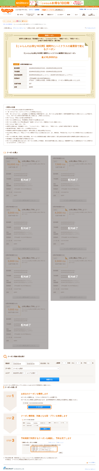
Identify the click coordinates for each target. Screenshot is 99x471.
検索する (49, 379)
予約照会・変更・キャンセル (85, 9)
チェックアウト (30, 362)
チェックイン (16, 362)
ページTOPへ (91, 462)
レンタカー (60, 14)
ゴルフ (76, 14)
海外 (83, 15)
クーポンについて (90, 28)
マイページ (95, 9)
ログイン (31, 9)
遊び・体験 (40, 14)
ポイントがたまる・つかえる (9, 21)
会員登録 (37, 9)
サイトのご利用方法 (84, 6)
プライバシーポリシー (18, 28)
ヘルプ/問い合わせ (94, 6)
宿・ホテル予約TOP (8, 24)
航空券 (68, 14)
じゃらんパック (30, 14)
